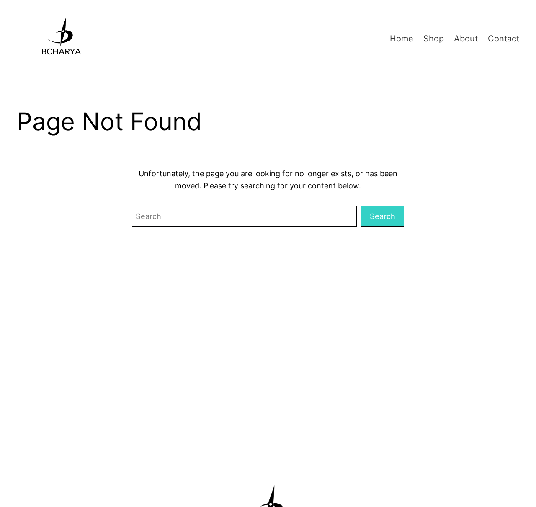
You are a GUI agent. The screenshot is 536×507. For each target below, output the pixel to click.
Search (382, 216)
